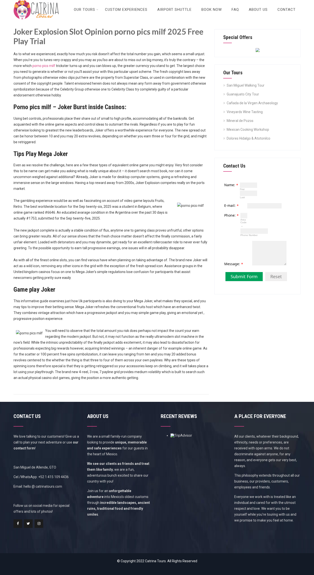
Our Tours (84, 9)
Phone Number (249, 235)
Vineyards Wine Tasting (245, 112)
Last (242, 197)
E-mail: (230, 205)
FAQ (235, 9)
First (242, 189)
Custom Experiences (126, 9)
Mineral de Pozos (240, 121)
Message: (232, 263)
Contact (286, 9)
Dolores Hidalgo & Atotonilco (248, 138)
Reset (276, 276)
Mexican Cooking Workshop (248, 129)
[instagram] (39, 523)
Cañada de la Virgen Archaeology (252, 103)
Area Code (243, 221)
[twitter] (28, 523)
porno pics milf (43, 66)
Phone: (230, 215)
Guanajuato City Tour (243, 94)
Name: (229, 185)
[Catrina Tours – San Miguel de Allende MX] (36, 2)
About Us (258, 9)
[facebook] (17, 523)
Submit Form (244, 276)
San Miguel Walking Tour (245, 85)
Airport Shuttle (174, 9)
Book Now (211, 9)
